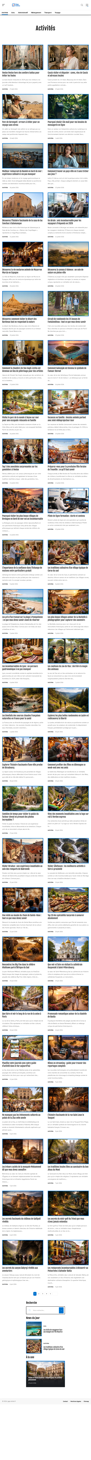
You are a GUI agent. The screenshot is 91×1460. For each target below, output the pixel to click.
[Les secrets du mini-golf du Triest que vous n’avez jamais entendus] (68, 1203)
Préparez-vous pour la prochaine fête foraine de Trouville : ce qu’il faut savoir (67, 468)
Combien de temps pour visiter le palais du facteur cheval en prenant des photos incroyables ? (20, 816)
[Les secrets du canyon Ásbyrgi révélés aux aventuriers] (22, 1252)
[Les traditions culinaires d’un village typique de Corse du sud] (68, 552)
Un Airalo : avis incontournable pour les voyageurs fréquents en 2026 (64, 222)
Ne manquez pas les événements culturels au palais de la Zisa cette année (21, 1116)
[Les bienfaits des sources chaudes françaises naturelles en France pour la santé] (22, 700)
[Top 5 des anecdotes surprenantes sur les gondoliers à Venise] (22, 451)
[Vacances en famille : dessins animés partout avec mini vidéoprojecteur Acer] (68, 402)
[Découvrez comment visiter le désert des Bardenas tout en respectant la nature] (22, 303)
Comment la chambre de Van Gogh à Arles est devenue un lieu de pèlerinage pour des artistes (22, 369)
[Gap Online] (16, 5)
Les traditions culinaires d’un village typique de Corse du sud (53, 1348)
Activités (5, 89)
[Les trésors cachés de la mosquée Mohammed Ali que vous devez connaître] (22, 1151)
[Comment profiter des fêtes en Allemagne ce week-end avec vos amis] (68, 749)
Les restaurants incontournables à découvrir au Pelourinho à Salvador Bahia (68, 1269)
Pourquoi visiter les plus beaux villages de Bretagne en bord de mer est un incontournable (22, 517)
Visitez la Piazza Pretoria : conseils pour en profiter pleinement (45, 1379)
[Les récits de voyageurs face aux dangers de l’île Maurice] (34, 1329)
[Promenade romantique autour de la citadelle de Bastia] (68, 998)
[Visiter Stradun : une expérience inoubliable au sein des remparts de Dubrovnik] (22, 850)
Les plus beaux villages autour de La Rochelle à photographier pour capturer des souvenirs (67, 618)
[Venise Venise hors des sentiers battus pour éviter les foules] (22, 57)
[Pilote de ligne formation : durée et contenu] (68, 500)
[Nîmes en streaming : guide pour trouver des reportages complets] (68, 1047)
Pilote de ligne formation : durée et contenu (66, 515)
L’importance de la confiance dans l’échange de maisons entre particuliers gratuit (22, 569)
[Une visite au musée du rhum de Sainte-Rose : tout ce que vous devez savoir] (22, 899)
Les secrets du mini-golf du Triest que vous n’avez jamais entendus (66, 1220)
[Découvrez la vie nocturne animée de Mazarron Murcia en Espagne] (22, 254)
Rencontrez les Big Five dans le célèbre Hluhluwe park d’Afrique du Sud (18, 966)
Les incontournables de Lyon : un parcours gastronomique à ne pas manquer (20, 668)
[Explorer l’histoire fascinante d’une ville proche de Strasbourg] (22, 749)
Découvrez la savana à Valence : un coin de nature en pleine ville (65, 271)
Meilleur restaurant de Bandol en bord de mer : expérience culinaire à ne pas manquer (22, 172)
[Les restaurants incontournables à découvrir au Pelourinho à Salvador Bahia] (68, 1252)
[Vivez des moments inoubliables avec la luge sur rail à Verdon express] (68, 798)
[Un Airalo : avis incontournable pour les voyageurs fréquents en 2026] (68, 205)
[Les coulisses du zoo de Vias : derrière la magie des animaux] (68, 650)
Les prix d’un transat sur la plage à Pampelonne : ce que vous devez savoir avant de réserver (22, 618)
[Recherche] (81, 5)
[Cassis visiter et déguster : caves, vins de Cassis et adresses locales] (68, 57)
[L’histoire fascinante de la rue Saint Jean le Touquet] (68, 1099)
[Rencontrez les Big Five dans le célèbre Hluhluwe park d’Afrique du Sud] (22, 949)
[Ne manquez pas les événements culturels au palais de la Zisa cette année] (22, 1099)
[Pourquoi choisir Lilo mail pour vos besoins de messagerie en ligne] (68, 106)
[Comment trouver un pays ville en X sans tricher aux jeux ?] (68, 155)
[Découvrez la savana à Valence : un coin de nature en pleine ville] (68, 254)
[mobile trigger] (4, 5)
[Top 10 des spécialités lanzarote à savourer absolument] (68, 899)
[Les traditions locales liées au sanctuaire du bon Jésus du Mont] (68, 1151)
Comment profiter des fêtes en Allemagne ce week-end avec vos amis (66, 766)
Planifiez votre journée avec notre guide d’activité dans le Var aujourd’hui (19, 1064)
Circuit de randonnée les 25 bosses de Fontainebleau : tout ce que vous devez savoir (67, 320)
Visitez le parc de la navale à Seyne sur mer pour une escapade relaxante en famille (20, 419)
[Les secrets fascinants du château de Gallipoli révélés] (22, 1203)
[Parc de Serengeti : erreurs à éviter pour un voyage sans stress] (22, 106)
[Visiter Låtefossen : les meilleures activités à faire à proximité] (68, 850)
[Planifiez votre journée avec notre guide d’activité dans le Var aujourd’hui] (22, 1047)
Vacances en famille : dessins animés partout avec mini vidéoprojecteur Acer (67, 419)
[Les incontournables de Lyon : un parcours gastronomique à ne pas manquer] (22, 650)
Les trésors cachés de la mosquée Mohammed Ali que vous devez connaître (21, 1168)
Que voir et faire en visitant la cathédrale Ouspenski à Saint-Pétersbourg (65, 966)
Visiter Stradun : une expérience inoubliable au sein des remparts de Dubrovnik (22, 867)
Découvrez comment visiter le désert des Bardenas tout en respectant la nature (19, 320)
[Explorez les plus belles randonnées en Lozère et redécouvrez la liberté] (68, 700)
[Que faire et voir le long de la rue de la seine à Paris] (22, 998)
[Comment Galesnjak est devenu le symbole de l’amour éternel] (68, 352)
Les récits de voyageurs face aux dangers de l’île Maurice (52, 1331)
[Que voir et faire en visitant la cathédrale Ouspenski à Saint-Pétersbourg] (68, 949)
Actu (44, 1326)
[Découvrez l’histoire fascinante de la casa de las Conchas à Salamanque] (22, 205)
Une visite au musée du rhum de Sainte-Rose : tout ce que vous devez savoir (21, 917)
